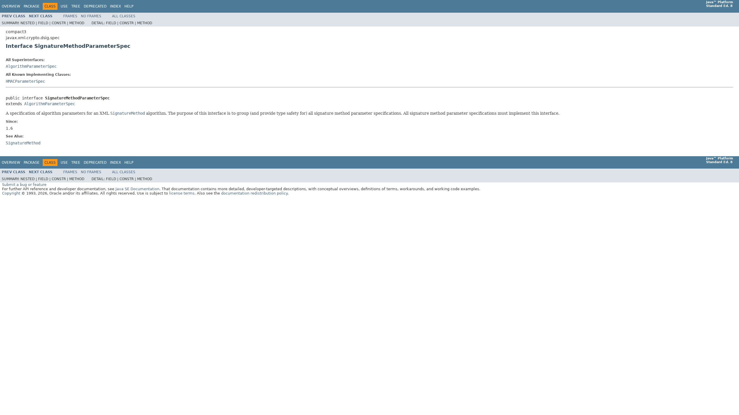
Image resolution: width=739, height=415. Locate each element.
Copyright (11, 193)
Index (115, 6)
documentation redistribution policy (254, 193)
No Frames (91, 16)
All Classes (123, 16)
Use (64, 6)
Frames (70, 16)
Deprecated (95, 6)
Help (128, 6)
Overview (11, 6)
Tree (75, 6)
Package (32, 6)
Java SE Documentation (137, 189)
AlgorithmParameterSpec (31, 66)
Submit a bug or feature (24, 184)
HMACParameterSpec (25, 81)
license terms (182, 193)
